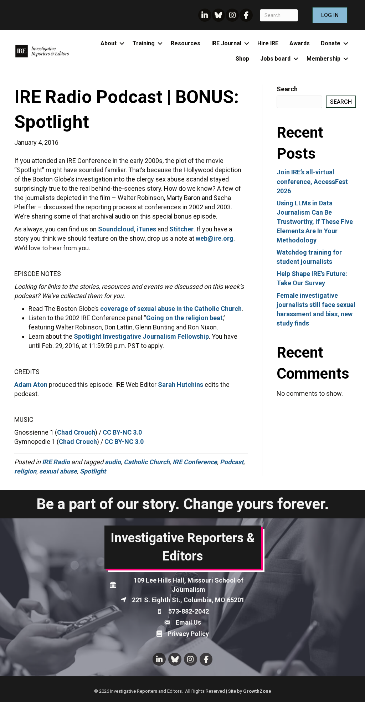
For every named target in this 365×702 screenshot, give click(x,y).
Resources (185, 43)
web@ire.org (214, 238)
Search (287, 89)
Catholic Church (147, 462)
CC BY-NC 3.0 (122, 432)
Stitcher (181, 229)
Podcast (231, 462)
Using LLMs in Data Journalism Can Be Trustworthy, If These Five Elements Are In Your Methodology (315, 221)
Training (144, 43)
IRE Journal (226, 43)
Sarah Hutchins (180, 384)
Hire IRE (267, 43)
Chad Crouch (76, 432)
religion (25, 471)
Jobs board (275, 58)
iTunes (146, 229)
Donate (330, 43)
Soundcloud (116, 229)
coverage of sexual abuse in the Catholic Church (171, 308)
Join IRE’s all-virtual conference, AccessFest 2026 (312, 181)
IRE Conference (195, 462)
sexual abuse (58, 471)
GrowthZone (257, 691)
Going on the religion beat (184, 318)
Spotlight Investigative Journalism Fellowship (141, 336)
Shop (242, 58)
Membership (323, 58)
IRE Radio (56, 462)
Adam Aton (30, 384)
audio (113, 462)
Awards (299, 43)
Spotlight (93, 471)
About (109, 43)
